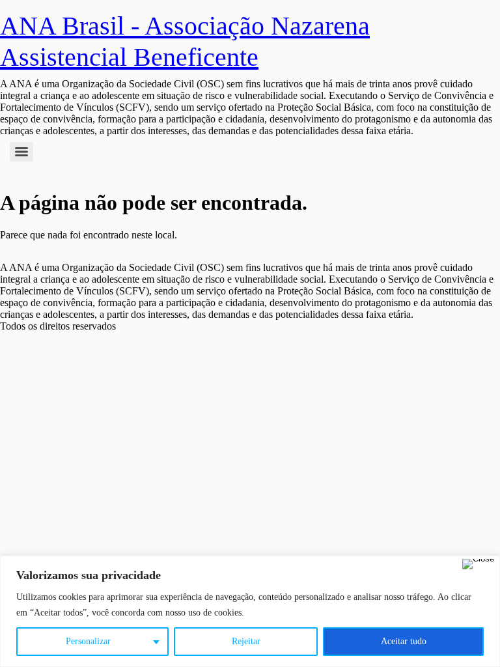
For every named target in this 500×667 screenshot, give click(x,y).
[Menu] (21, 152)
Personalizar (88, 641)
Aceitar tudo (403, 641)
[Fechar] (478, 564)
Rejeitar (246, 641)
